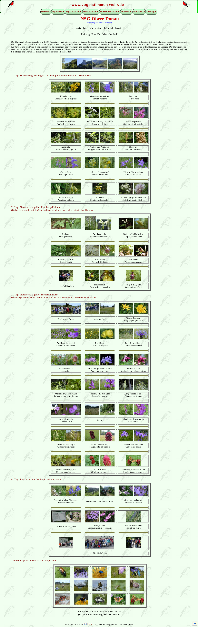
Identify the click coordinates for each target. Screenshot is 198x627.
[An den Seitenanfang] (194, 623)
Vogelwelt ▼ (58, 12)
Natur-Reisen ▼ (91, 12)
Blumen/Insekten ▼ (110, 12)
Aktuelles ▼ (139, 12)
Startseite (46, 12)
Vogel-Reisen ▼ (74, 12)
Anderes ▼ (126, 12)
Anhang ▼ (151, 12)
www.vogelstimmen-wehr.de (99, 22)
